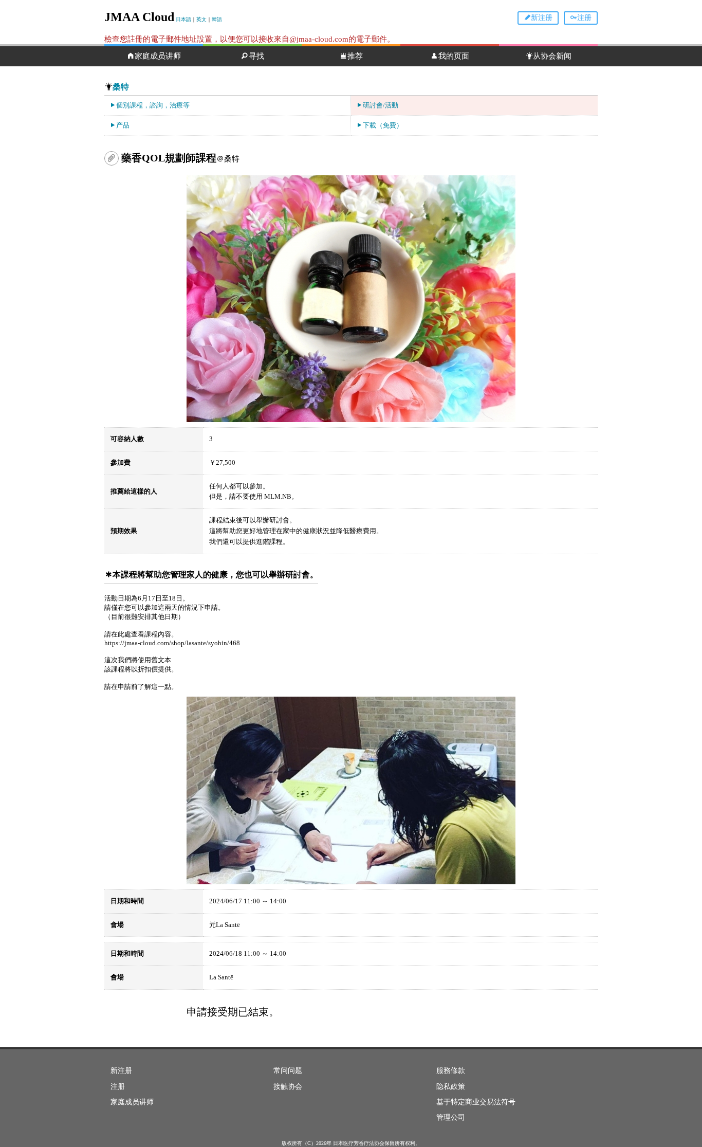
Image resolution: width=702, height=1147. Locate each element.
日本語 (183, 19)
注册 (584, 18)
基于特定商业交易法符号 (475, 1102)
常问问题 (287, 1071)
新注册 (541, 18)
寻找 (256, 56)
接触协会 (287, 1086)
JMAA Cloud (139, 17)
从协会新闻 (552, 56)
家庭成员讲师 (158, 56)
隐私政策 (450, 1086)
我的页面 (453, 56)
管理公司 (450, 1117)
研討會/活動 (380, 105)
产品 (123, 125)
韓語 (217, 19)
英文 (201, 19)
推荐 (355, 56)
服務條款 (450, 1071)
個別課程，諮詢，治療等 (153, 105)
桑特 (121, 86)
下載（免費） (383, 125)
